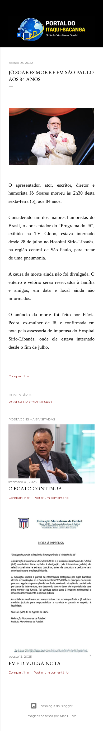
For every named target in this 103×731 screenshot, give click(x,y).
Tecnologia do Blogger (56, 706)
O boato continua (35, 488)
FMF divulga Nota (34, 663)
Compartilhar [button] (19, 376)
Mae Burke (68, 716)
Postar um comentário (30, 402)
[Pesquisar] (91, 8)
